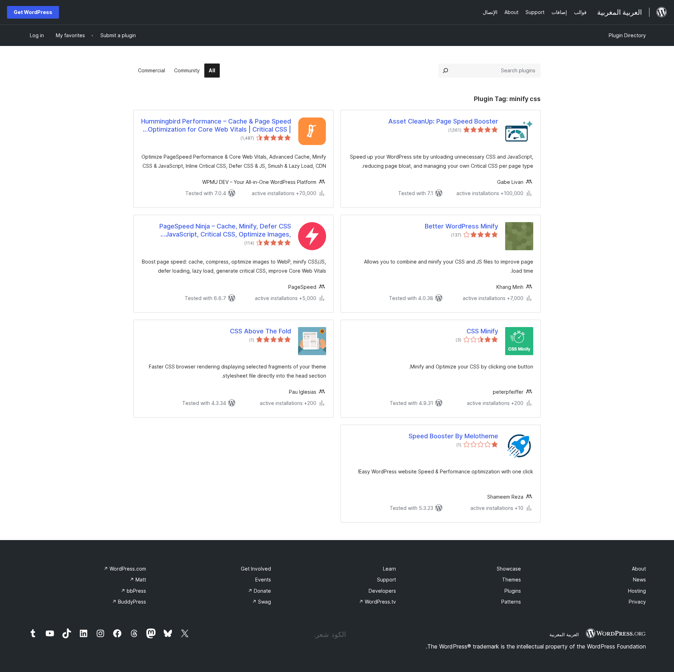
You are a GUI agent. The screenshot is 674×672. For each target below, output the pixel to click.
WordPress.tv (377, 602)
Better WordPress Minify (461, 226)
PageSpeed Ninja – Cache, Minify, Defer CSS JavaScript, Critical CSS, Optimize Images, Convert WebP (225, 230)
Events (263, 580)
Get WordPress (33, 12)
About (639, 569)
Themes (511, 580)
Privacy (637, 602)
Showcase (509, 569)
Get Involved (256, 569)
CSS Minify (482, 331)
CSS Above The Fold (260, 331)
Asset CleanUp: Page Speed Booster (443, 121)
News (639, 580)
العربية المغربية (564, 634)
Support (386, 580)
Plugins (512, 591)
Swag (261, 602)
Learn (389, 569)
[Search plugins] (445, 71)
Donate (259, 591)
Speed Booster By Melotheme (453, 436)
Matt (138, 580)
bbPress (133, 591)
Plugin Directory (627, 35)
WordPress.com (125, 569)
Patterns (511, 602)
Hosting (637, 591)
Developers (382, 591)
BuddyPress (129, 602)
